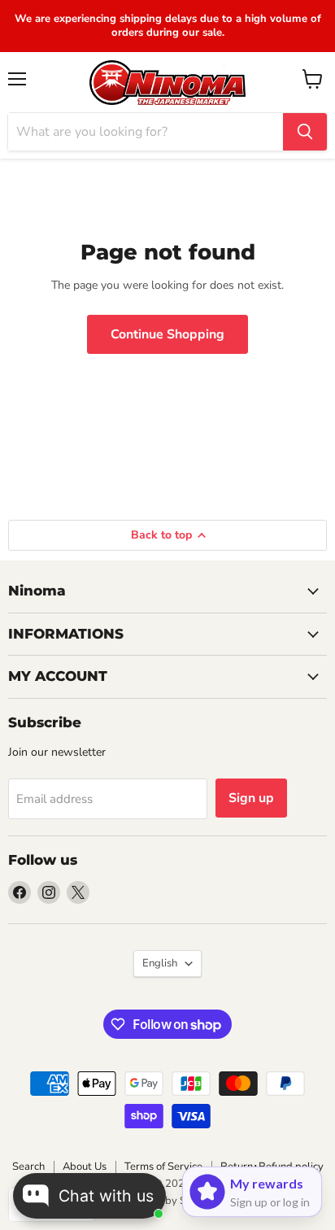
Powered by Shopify (167, 1200)
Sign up (251, 798)
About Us (85, 1166)
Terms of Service (163, 1166)
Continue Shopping (167, 334)
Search (28, 1166)
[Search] (305, 131)
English (159, 963)
